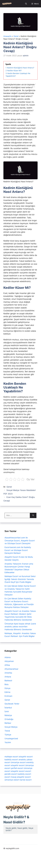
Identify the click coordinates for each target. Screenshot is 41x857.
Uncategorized (11, 738)
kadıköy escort (11, 759)
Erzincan (8, 696)
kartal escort (26, 780)
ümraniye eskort (12, 780)
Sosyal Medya (11, 727)
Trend (7, 731)
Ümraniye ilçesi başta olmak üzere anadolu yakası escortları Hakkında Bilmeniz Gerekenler (20, 627)
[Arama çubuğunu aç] (26, 3)
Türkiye (8, 735)
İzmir (7, 711)
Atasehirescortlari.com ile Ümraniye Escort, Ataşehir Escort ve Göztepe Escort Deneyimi (20, 541)
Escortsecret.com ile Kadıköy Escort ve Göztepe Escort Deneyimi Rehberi (18, 550)
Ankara (8, 677)
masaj (13, 777)
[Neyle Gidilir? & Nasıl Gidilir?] (7, 3)
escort (28, 771)
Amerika (8, 673)
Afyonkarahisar (11, 669)
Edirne (7, 692)
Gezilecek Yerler (12, 704)
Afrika (7, 665)
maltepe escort (11, 756)
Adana (8, 657)
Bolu (7, 684)
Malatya (8, 715)
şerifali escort (17, 768)
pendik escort (11, 774)
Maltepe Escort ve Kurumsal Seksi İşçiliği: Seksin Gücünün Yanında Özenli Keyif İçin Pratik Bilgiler (20, 579)
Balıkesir (8, 680)
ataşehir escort (26, 756)
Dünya (7, 688)
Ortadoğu (9, 719)
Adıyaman (9, 661)
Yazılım (8, 742)
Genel (9, 487)
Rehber (8, 723)
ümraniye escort (18, 762)
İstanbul (8, 707)
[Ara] (33, 515)
